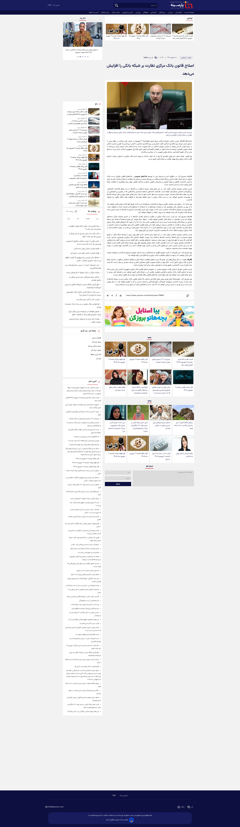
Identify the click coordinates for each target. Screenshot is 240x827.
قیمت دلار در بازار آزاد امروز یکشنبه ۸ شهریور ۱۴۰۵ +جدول (161, 456)
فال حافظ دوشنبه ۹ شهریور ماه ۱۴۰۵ (138, 37)
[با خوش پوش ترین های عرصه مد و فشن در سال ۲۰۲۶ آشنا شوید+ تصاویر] (82, 34)
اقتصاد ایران (96, 338)
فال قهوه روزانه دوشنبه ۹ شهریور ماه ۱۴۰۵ (116, 37)
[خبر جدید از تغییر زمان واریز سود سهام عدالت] (94, 203)
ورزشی (138, 12)
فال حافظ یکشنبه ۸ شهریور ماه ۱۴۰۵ (139, 455)
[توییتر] (107, 295)
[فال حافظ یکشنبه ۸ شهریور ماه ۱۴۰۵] (138, 443)
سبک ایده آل (96, 342)
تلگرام (182, 807)
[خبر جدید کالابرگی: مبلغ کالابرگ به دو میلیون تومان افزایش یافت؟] (94, 194)
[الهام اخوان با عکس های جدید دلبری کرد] (115, 377)
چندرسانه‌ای (105, 12)
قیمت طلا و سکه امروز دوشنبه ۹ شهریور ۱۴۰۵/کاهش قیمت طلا (182, 37)
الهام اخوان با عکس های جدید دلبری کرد (117, 389)
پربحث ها (69, 211)
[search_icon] (116, 6)
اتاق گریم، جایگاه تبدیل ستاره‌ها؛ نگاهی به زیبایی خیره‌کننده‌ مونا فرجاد (139, 390)
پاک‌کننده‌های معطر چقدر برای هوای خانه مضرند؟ (84, 445)
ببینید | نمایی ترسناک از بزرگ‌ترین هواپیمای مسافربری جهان (77, 122)
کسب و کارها (94, 12)
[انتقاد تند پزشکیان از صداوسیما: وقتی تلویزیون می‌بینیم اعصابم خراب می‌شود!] (94, 176)
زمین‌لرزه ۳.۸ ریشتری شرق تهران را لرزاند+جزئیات (160, 37)
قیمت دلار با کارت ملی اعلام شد (87, 299)
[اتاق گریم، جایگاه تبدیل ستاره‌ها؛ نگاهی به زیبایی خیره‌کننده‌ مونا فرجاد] (138, 377)
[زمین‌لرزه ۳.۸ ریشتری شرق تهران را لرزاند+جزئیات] (160, 29)
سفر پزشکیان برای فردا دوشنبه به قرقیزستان (85, 608)
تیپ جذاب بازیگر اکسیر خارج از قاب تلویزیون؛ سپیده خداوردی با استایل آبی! (116, 427)
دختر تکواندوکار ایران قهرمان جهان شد (87, 634)
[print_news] (120, 295)
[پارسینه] (180, 5)
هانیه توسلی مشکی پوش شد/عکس (184, 455)
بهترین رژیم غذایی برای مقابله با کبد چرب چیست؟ (83, 441)
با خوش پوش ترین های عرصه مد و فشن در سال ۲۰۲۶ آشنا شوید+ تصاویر (82, 51)
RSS (49, 5)
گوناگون (189, 18)
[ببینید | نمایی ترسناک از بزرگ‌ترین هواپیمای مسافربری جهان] (94, 121)
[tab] (87, 56)
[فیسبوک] (116, 295)
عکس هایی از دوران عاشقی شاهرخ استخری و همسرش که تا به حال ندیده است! (161, 390)
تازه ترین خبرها (96, 354)
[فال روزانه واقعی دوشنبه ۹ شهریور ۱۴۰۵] (183, 377)
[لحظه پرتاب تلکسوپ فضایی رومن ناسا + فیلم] (94, 185)
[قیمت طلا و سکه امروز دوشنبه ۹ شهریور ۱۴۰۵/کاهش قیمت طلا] (182, 29)
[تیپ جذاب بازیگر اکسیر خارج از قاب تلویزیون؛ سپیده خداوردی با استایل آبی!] (115, 412)
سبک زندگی (116, 12)
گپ (192, 807)
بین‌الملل (162, 12)
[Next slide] (100, 34)
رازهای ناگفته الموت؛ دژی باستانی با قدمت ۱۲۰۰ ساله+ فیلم (183, 425)
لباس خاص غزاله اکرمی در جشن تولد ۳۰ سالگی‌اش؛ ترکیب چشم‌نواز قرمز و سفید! (139, 427)
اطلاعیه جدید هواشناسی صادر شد (88, 552)
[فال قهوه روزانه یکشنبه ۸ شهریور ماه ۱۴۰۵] (115, 443)
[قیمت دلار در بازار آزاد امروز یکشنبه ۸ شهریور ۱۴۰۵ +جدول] (160, 443)
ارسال (118, 484)
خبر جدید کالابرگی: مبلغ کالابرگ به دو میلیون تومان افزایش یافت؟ (76, 195)
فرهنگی (145, 12)
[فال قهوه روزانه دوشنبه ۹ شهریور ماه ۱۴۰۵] (116, 29)
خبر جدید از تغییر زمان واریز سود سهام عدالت (78, 204)
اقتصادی (179, 12)
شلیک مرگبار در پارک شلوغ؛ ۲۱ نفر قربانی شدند (77, 140)
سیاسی (171, 12)
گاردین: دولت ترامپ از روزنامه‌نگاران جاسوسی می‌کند (82, 596)
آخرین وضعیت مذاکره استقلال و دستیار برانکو (84, 548)
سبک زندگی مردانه (94, 346)
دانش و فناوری (128, 12)
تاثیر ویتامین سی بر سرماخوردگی (89, 600)
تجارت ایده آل (96, 350)
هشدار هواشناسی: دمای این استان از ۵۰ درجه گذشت (82, 585)
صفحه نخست (189, 12)
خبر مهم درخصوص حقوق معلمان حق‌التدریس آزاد (83, 619)
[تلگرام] (112, 295)
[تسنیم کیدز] (149, 317)
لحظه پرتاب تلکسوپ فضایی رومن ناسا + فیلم (78, 186)
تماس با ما (56, 5)
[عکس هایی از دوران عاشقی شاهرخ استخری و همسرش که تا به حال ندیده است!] (160, 377)
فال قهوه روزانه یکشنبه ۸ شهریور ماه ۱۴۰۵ (116, 455)
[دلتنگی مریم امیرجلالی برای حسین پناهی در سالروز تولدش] (160, 412)
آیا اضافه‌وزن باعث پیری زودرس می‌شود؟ (86, 437)
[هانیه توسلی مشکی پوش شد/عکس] (183, 443)
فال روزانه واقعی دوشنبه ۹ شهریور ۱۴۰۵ (184, 389)
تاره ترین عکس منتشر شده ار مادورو (88, 570)
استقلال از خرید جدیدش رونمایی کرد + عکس (85, 544)
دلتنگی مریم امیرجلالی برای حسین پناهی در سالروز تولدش (161, 425)
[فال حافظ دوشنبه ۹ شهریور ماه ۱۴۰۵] (138, 29)
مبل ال (98, 358)
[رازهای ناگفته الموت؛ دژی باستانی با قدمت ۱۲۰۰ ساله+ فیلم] (183, 412)
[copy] (187, 295)
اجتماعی (153, 12)
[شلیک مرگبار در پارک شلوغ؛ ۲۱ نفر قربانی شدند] (94, 139)
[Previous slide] (66, 34)
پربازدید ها (92, 211)
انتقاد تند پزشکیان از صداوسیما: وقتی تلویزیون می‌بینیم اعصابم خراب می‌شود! (77, 177)
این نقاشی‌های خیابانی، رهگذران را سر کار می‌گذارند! (83, 711)
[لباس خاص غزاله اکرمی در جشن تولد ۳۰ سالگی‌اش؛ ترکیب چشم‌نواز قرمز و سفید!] (138, 412)
